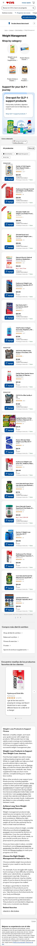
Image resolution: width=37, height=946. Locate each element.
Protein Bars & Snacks (24, 58)
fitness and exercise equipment (17, 847)
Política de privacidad (19, 942)
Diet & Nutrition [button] (8, 154)
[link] (24, 171)
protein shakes (22, 794)
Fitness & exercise (10, 641)
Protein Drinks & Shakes (12, 79)
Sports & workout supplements (15, 650)
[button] (31, 148)
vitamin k (6, 911)
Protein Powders (24, 79)
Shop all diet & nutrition (12, 633)
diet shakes (15, 911)
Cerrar (34, 921)
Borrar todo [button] (6, 157)
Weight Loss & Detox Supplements (12, 58)
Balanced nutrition (10, 637)
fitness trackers (16, 850)
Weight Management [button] (23, 154)
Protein (6, 645)
